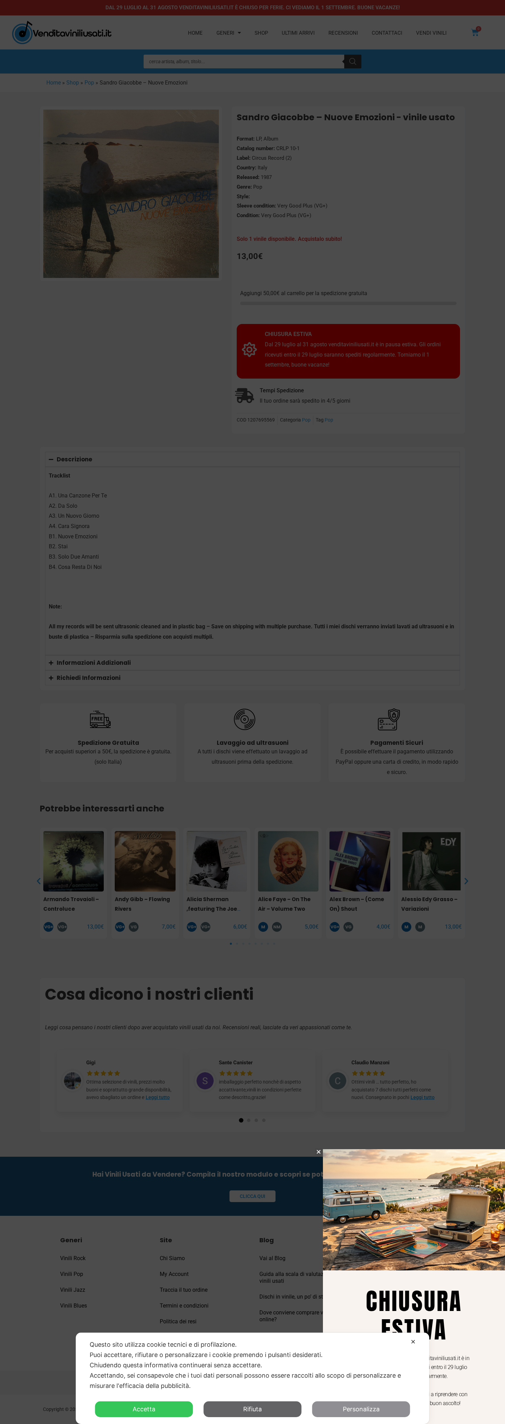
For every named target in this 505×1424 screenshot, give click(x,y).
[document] (252, 712)
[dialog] (252, 1378)
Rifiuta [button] (252, 1409)
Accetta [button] (144, 1409)
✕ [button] (413, 1341)
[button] (318, 1151)
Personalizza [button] (361, 1409)
